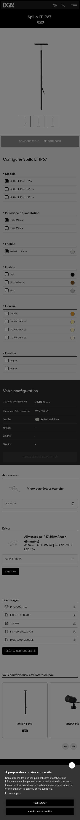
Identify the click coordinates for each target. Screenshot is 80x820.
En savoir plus (13, 793)
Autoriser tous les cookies (40, 811)
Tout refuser (40, 803)
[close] (72, 765)
